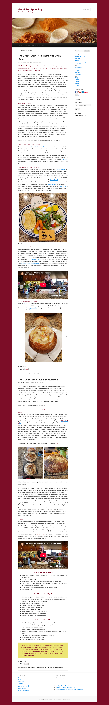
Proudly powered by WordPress (47, 699)
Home (20, 45)
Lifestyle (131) (78, 58)
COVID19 (50, 667)
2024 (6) (77, 81)
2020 (41, 373)
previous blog (27, 303)
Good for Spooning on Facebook (30, 263)
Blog (19, 679)
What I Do (21, 683)
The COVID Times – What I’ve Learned (38, 379)
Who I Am (21, 681)
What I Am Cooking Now (24, 685)
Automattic (66, 699)
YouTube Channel (36, 259)
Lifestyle (33, 373)
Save (87, 92)
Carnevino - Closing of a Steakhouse (65, 687)
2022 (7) (77, 85)
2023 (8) (77, 83)
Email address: (78, 102)
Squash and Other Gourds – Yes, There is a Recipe (69, 689)
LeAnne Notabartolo (36, 62)
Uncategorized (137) (80, 56)
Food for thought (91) (80, 62)
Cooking (25, 667)
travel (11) (77, 72)
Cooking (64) (78, 64)
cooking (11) (78, 69)
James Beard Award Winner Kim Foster (36, 147)
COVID (48, 373)
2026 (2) (77, 78)
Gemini (65, 159)
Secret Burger (62, 186)
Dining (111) (78, 60)
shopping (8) (78, 74)
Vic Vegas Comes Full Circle (63, 686)
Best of (44, 373)
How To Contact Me (23, 690)
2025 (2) (77, 79)
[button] (66, 217)
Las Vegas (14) (78, 67)
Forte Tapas (51, 184)
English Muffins (33, 308)
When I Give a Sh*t (23, 688)
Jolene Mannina (61, 169)
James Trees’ (54, 180)
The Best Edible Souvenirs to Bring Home (67, 684)
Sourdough (53, 373)
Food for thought (27, 373)
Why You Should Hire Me (25, 687)
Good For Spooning (30, 9)
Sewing (55, 667)
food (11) (77, 71)
